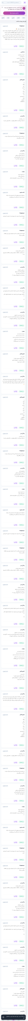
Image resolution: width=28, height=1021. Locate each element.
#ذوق (13, 18)
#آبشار (18, 18)
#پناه (8, 18)
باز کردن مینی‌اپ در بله (14, 13)
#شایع (3, 18)
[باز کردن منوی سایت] (24, 2)
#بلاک (23, 18)
